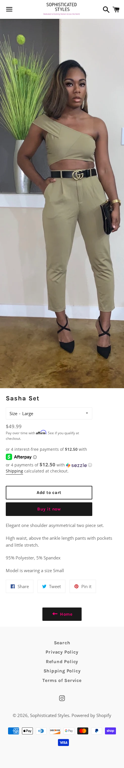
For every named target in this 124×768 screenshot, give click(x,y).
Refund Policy (62, 661)
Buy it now (49, 509)
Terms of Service (62, 680)
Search (62, 642)
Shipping (14, 471)
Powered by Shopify (91, 715)
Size (13, 413)
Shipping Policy (62, 671)
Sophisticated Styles (49, 715)
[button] (49, 465)
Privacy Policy (62, 652)
